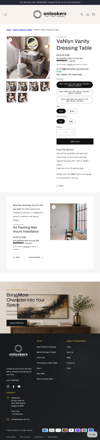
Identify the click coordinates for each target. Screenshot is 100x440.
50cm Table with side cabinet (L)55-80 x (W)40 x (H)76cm (74, 85)
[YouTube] (19, 386)
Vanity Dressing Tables (22, 29)
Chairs (39, 368)
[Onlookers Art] (18, 351)
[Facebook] (13, 386)
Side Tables (41, 373)
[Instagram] (8, 386)
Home (9, 29)
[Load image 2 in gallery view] (23, 86)
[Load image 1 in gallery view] (11, 86)
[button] (5, 14)
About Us (70, 352)
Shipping (70, 64)
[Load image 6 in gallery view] (23, 98)
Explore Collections (17, 323)
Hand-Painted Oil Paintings (46, 347)
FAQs (69, 368)
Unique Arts (41, 357)
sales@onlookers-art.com (20, 419)
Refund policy (39, 437)
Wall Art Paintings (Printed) (46, 352)
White (72, 111)
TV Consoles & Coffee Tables (47, 363)
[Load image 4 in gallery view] (45, 86)
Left (60, 121)
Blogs (69, 357)
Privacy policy (11, 437)
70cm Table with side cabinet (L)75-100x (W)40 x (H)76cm (75, 100)
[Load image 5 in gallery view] (11, 98)
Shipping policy (53, 437)
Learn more (72, 61)
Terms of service (25, 437)
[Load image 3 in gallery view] (34, 86)
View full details (34, 257)
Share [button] (61, 186)
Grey (61, 111)
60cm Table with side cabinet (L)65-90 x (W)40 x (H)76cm (74, 92)
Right (71, 121)
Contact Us (36, 323)
